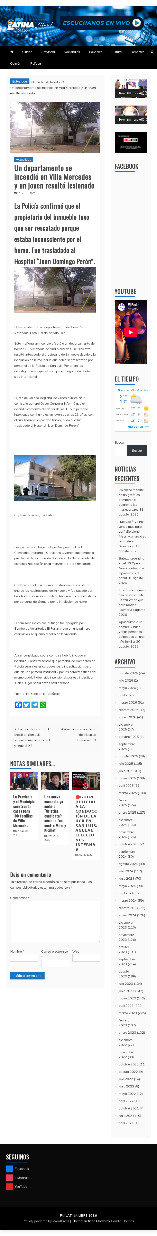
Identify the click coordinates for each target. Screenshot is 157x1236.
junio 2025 (126, 771)
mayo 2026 (127, 688)
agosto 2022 (128, 1072)
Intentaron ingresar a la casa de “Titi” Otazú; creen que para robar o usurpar (133, 600)
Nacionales (72, 52)
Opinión (15, 63)
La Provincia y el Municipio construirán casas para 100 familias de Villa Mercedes (24, 811)
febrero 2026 (128, 710)
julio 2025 (126, 763)
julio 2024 (126, 871)
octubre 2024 (129, 844)
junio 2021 (126, 1116)
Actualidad (23, 159)
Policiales (95, 52)
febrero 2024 (128, 908)
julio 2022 (126, 1079)
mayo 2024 (127, 886)
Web (76, 951)
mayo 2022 (127, 1094)
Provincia (48, 52)
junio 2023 (126, 991)
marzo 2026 (128, 702)
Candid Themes (122, 1221)
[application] (131, 88)
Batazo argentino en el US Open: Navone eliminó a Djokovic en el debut (131, 568)
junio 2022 (126, 1086)
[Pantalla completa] (145, 93)
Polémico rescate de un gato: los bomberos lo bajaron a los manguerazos (131, 499)
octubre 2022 (129, 1064)
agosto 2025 (128, 756)
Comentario (19, 898)
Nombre (17, 951)
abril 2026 (126, 695)
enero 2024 (127, 915)
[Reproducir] (120, 93)
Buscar (120, 442)
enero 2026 (127, 717)
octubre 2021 (129, 1108)
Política (35, 63)
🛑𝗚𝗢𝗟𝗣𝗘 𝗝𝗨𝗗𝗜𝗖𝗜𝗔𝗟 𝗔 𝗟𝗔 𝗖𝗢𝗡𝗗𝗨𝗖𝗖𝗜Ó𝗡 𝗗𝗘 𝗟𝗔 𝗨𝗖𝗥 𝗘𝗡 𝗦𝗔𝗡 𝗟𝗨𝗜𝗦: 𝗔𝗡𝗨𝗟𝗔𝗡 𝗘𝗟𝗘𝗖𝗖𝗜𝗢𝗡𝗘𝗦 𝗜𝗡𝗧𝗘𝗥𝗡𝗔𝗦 (86, 823)
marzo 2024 (128, 900)
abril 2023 (126, 1006)
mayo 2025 (127, 778)
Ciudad (27, 52)
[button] (130, 88)
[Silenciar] (141, 93)
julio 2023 (126, 984)
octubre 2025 (129, 737)
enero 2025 (127, 812)
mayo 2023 (127, 998)
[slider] (129, 93)
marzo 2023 (128, 1013)
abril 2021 (126, 1123)
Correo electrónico (54, 954)
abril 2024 (126, 893)
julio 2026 (126, 680)
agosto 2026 (128, 673)
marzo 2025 (128, 793)
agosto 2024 (128, 864)
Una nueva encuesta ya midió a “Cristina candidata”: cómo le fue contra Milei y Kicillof (55, 813)
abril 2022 (126, 1101)
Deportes (138, 52)
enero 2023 (127, 1032)
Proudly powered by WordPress (46, 1221)
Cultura (116, 52)
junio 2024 (126, 878)
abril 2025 (126, 785)
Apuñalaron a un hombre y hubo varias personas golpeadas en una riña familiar (132, 631)
